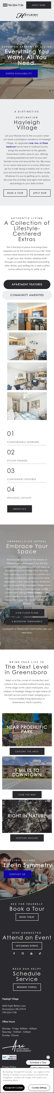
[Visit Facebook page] (14, 953)
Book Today (27, 917)
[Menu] (5, 5)
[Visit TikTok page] (40, 953)
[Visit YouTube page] (31, 953)
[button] (38, 5)
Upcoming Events (27, 946)
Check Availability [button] (19, 73)
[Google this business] (22, 953)
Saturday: (7, 1031)
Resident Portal (27, 987)
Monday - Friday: (10, 1028)
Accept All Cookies (14, 1088)
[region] (27, 1080)
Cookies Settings (39, 1088)
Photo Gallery (35, 592)
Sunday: (6, 1035)
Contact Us (17, 874)
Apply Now (40, 193)
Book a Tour (15, 193)
